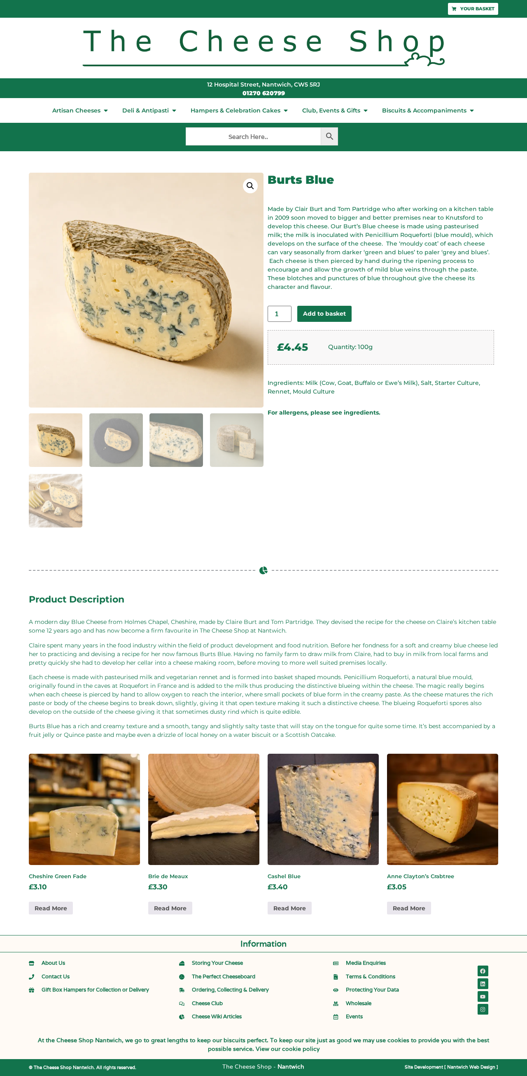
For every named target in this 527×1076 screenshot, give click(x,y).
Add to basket (324, 313)
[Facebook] (483, 971)
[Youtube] (483, 996)
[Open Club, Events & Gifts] (365, 110)
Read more (51, 908)
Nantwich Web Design (471, 1067)
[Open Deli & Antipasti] (174, 110)
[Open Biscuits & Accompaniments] (472, 110)
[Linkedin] (483, 983)
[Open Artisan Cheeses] (106, 110)
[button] (250, 185)
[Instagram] (483, 1009)
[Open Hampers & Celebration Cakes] (285, 110)
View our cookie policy (287, 1049)
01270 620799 (264, 93)
